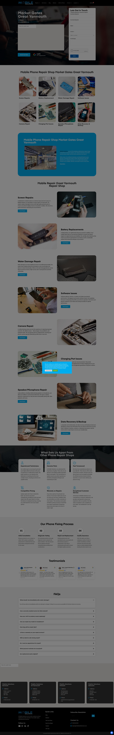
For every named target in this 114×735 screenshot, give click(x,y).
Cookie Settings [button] (48, 370)
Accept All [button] (55, 370)
